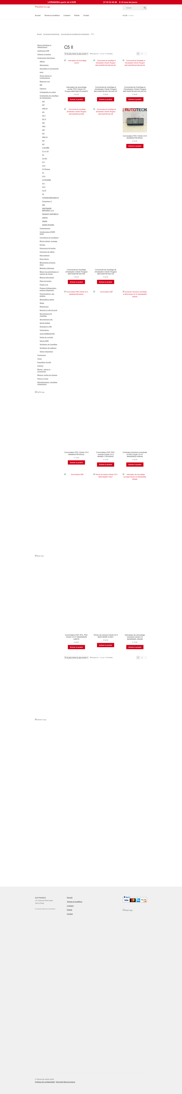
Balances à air (45, 81)
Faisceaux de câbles (47, 252)
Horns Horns (44, 259)
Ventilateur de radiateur (48, 348)
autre (41, 72)
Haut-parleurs (45, 255)
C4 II (43, 176)
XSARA (44, 221)
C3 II (43, 166)
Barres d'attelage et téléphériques (44, 46)
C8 (43, 194)
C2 (43, 155)
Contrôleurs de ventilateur (49, 238)
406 (43, 130)
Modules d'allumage (47, 268)
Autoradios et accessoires (49, 69)
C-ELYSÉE (45, 148)
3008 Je (45, 108)
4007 (44, 126)
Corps (39, 359)
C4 (43, 173)
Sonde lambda (45, 323)
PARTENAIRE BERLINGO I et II (48, 209)
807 (43, 144)
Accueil (38, 15)
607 (43, 141)
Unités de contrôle (46, 337)
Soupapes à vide (46, 326)
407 (43, 133)
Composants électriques (51, 34)
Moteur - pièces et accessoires (43, 370)
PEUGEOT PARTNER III (50, 214)
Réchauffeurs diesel (47, 299)
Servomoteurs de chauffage (46, 315)
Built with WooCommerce (65, 1082)
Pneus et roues (42, 379)
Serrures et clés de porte (48, 310)
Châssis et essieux (44, 54)
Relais (42, 303)
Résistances (44, 307)
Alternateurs (44, 65)
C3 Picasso (46, 169)
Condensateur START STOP (47, 233)
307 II (44, 119)
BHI (41, 85)
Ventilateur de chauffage (48, 344)
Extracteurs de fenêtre (48, 248)
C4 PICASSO (46, 180)
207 (43, 105)
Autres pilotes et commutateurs (46, 77)
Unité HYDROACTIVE (47, 334)
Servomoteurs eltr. (46, 319)
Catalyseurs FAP (43, 51)
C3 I (43, 162)
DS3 (43, 205)
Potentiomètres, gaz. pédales (47, 295)
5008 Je (45, 137)
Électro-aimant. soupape (48, 241)
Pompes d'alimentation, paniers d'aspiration (48, 289)
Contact (86, 15)
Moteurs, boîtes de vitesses (47, 375)
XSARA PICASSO (48, 225)
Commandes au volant (48, 92)
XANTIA (45, 218)
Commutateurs (45, 228)
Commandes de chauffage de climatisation (75, 34)
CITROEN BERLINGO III (50, 198)
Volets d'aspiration (46, 351)
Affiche (42, 61)
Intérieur (40, 366)
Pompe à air (44, 285)
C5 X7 (44, 190)
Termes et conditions (52, 15)
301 (43, 112)
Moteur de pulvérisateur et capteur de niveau (49, 273)
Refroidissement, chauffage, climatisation (47, 383)
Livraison (67, 15)
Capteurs (43, 88)
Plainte (76, 15)
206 (43, 101)
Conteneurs (41, 355)
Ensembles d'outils (44, 362)
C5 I (43, 183)
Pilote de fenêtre (46, 281)
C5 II (43, 187)
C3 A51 (44, 158)
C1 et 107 (45, 151)
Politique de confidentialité (45, 1082)
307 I (44, 116)
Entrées (42, 245)
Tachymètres (44, 330)
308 (43, 123)
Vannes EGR (44, 341)
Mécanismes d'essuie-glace (48, 264)
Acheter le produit (76, 99)
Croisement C (47, 201)
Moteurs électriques (47, 277)
